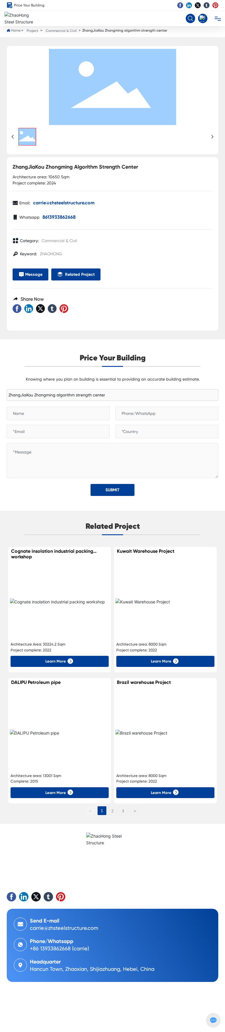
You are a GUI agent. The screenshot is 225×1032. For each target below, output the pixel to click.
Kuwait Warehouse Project (145, 551)
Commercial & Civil (61, 31)
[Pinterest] (215, 5)
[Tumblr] (206, 5)
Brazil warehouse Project (144, 682)
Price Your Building (29, 5)
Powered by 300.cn (23, 1023)
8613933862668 (59, 217)
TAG (46, 1023)
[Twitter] (198, 5)
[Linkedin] (189, 5)
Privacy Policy (64, 1023)
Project (32, 31)
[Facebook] (180, 5)
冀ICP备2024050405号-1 (30, 1017)
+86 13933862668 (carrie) (59, 948)
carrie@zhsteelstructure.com (64, 203)
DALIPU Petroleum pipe (36, 682)
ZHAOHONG (51, 253)
